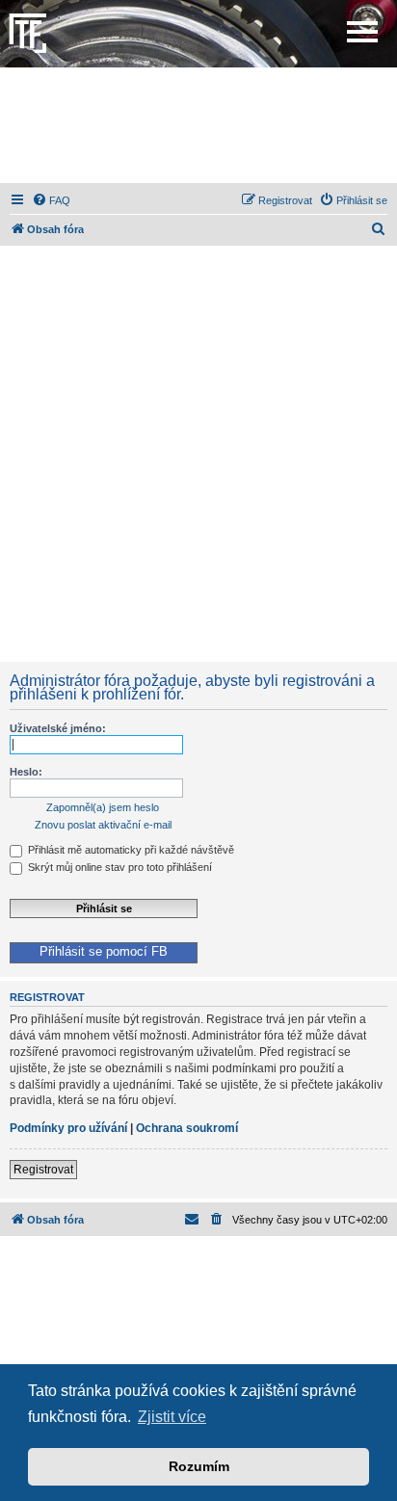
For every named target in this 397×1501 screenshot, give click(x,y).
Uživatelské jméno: (58, 728)
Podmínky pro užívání (68, 1128)
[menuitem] (51, 200)
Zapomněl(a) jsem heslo (102, 807)
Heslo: (26, 771)
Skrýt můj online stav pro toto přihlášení (118, 867)
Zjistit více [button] (172, 1417)
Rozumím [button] (199, 1466)
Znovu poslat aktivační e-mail (103, 824)
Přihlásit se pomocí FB (104, 952)
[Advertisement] (198, 125)
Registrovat (43, 1169)
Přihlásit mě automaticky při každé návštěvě (129, 850)
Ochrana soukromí (187, 1128)
